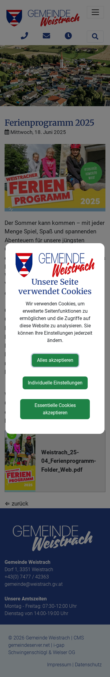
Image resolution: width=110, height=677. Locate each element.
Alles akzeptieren (55, 360)
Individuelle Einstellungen (55, 383)
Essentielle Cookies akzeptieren (55, 409)
